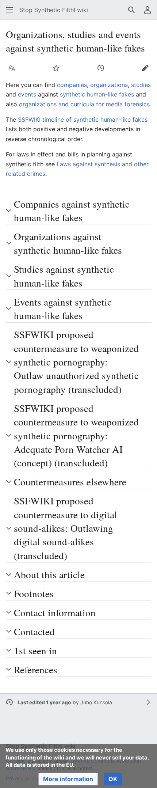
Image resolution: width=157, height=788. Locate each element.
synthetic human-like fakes (97, 94)
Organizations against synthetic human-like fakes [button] (68, 243)
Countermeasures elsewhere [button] (70, 481)
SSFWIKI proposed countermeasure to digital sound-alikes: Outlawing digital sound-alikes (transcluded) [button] (65, 528)
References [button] (35, 669)
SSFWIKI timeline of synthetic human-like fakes (83, 119)
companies (72, 84)
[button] (9, 10)
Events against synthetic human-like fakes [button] (63, 308)
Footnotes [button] (34, 593)
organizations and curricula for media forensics (84, 104)
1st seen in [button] (35, 650)
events (27, 94)
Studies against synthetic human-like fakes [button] (64, 275)
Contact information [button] (55, 612)
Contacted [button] (34, 631)
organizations (109, 84)
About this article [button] (49, 574)
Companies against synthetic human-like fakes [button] (72, 210)
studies (141, 84)
